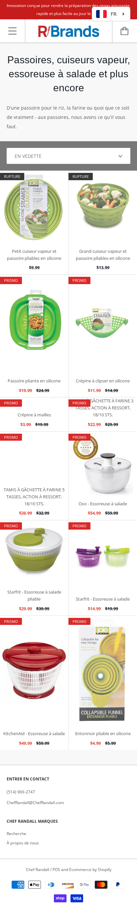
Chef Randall (38, 869)
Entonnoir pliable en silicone (103, 733)
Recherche (16, 833)
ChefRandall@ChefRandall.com (35, 802)
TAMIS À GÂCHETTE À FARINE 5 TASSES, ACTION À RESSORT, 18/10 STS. (34, 497)
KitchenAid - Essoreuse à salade (34, 733)
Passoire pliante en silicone (34, 381)
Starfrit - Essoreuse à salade (103, 599)
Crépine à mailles (34, 415)
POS (56, 869)
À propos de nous (23, 843)
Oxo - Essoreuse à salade (102, 504)
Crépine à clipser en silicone (103, 381)
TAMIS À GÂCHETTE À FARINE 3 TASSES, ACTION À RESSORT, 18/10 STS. (102, 408)
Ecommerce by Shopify (90, 869)
